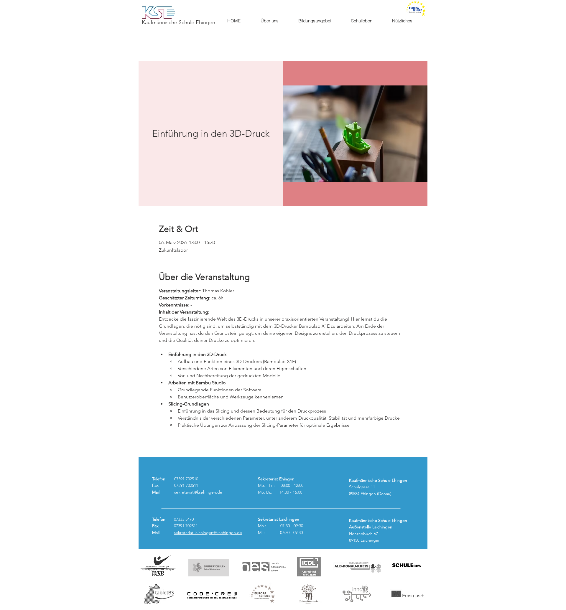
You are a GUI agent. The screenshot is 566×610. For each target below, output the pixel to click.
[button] (275, 21)
